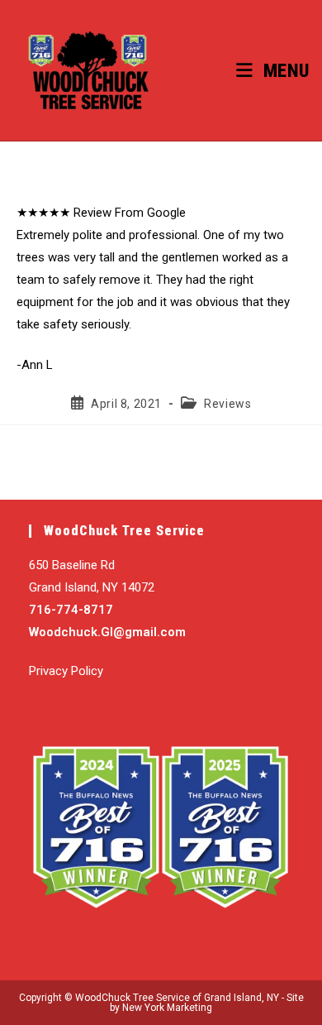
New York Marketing (167, 1007)
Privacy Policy (66, 670)
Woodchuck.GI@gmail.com (107, 632)
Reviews (227, 403)
